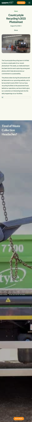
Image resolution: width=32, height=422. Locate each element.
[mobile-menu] (28, 2)
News (16, 11)
